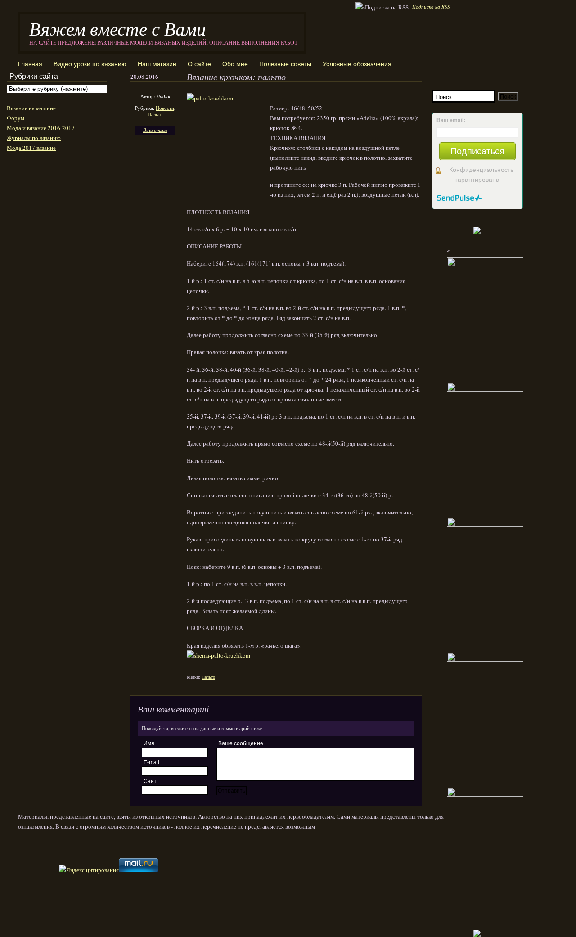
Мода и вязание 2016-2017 (41, 128)
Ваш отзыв (155, 129)
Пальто (155, 114)
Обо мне (235, 64)
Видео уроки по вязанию (90, 64)
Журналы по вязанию (34, 138)
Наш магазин (157, 64)
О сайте (199, 64)
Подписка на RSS (431, 6)
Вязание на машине (31, 108)
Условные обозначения (357, 64)
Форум (15, 118)
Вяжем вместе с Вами (117, 28)
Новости (165, 107)
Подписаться (477, 151)
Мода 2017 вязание (31, 148)
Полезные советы (285, 64)
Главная (30, 64)
